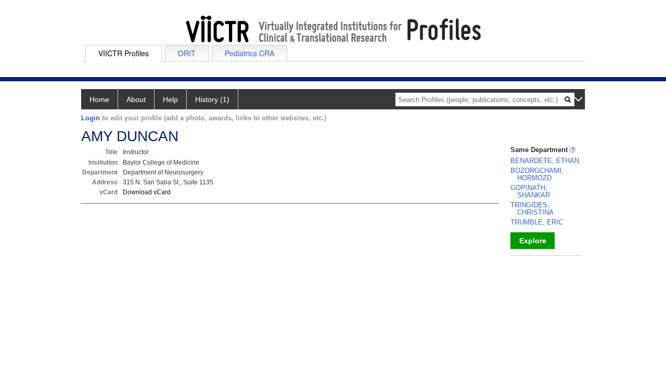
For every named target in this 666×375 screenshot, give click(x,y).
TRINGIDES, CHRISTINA (532, 208)
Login (90, 118)
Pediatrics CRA (249, 53)
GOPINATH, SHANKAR (530, 191)
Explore (532, 240)
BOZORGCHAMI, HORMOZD (536, 174)
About (136, 99)
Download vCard (147, 192)
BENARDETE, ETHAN (544, 161)
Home (99, 99)
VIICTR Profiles (123, 53)
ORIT (187, 53)
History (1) (212, 99)
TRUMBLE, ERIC (536, 222)
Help (170, 99)
